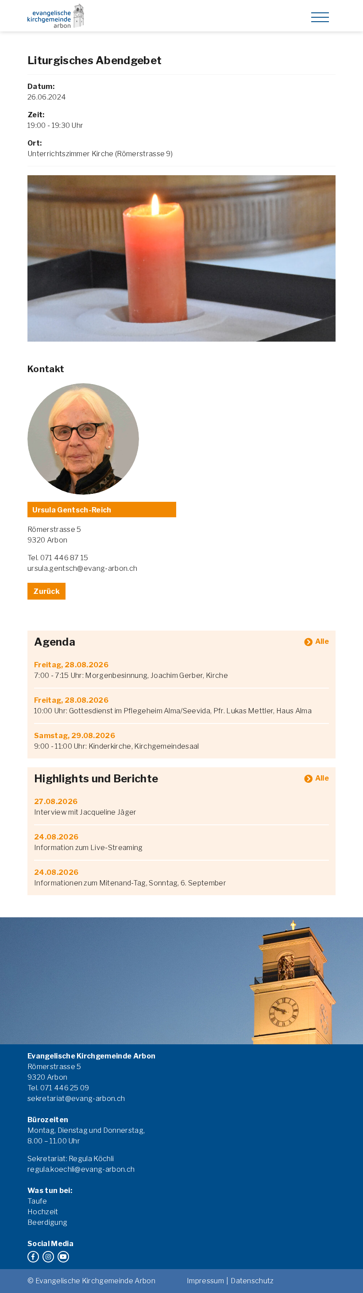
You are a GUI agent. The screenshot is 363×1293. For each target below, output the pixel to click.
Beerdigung (47, 1222)
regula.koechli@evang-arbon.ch (81, 1169)
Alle (322, 641)
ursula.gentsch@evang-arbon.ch (82, 568)
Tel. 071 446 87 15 (58, 558)
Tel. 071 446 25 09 (58, 1088)
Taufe (37, 1201)
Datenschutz (252, 1281)
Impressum (205, 1281)
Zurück (46, 591)
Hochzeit (42, 1212)
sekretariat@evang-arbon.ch (76, 1098)
